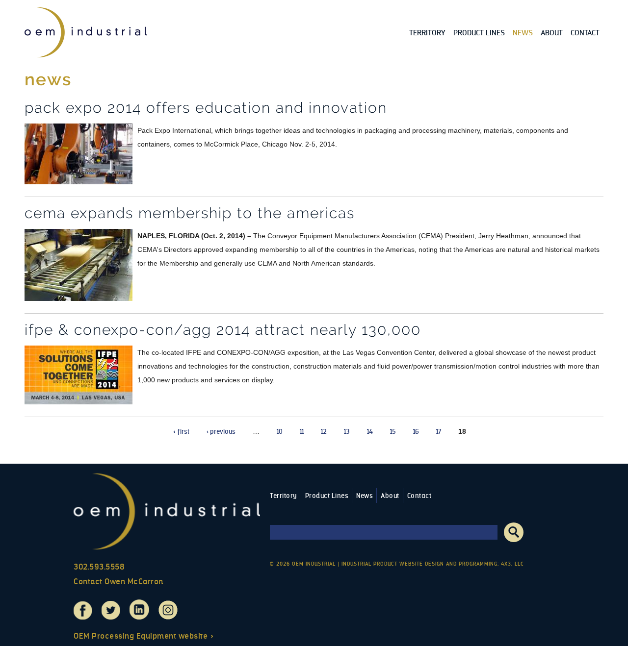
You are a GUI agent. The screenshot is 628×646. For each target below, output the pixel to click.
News (523, 32)
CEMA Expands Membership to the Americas (190, 213)
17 (438, 431)
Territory (427, 32)
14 (370, 431)
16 (416, 431)
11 (302, 431)
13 (347, 431)
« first (181, 431)
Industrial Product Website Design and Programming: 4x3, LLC (432, 564)
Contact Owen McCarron (118, 581)
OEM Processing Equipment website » (144, 636)
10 (280, 431)
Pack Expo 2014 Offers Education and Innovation (206, 107)
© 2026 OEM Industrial (303, 564)
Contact (585, 32)
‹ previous (221, 431)
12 (324, 431)
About (552, 32)
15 (393, 431)
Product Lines (479, 32)
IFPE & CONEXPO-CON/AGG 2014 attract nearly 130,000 (223, 329)
